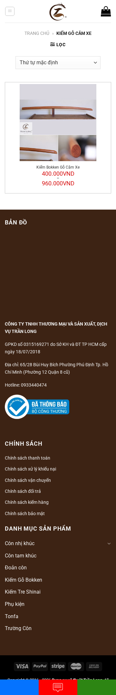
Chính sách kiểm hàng (27, 502)
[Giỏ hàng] (106, 11)
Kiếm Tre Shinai (23, 592)
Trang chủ (36, 33)
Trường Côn (18, 628)
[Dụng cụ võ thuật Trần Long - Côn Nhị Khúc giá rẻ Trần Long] (58, 11)
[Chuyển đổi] (109, 543)
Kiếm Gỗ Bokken (23, 580)
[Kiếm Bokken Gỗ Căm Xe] (58, 122)
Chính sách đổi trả (23, 491)
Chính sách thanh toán (27, 458)
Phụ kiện (14, 604)
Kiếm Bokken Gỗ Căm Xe (58, 167)
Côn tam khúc (20, 556)
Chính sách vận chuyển (28, 480)
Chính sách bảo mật (25, 513)
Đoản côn (16, 568)
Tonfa (11, 616)
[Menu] (10, 11)
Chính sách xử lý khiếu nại (30, 469)
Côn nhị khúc (19, 543)
